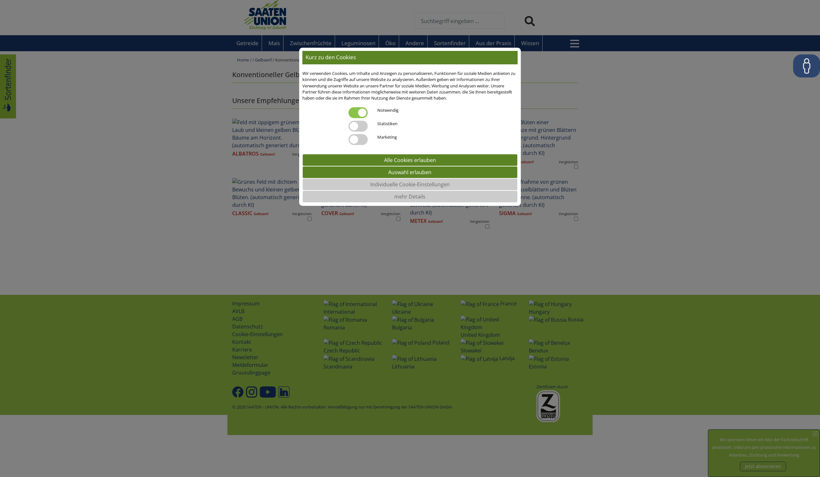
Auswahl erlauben (409, 172)
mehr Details (409, 196)
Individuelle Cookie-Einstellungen (410, 184)
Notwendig (387, 110)
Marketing (387, 137)
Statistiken (387, 123)
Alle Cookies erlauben (410, 160)
